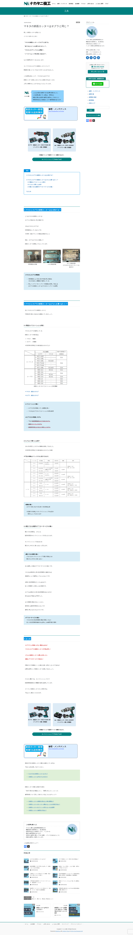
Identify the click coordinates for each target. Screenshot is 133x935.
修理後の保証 (92, 97)
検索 (90, 110)
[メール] (94, 57)
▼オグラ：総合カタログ (32, 395)
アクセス (39, 924)
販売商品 (91, 100)
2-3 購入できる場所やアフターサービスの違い (40, 186)
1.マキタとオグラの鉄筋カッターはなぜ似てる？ (39, 175)
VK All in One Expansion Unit (77, 931)
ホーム (26, 924)
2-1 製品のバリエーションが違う (37, 182)
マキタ (40, 898)
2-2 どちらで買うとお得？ (35, 184)
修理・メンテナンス (94, 91)
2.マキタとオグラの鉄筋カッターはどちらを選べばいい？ (42, 179)
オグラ (35, 898)
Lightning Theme (66, 931)
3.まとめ (28, 191)
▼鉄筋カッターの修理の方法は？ (37, 810)
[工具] (29, 906)
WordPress (58, 931)
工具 (78, 22)
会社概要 (32, 924)
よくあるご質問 (56, 924)
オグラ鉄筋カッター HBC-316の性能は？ (69, 859)
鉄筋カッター (50, 898)
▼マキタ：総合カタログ (32, 391)
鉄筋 (45, 898)
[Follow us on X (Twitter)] (91, 57)
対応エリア (92, 103)
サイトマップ (65, 924)
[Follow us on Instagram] (98, 57)
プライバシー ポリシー (76, 924)
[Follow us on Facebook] (87, 57)
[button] (52, 159)
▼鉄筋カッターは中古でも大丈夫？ (38, 776)
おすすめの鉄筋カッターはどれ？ (38, 859)
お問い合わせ (46, 924)
